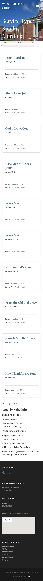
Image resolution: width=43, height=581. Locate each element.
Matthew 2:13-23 (18, 145)
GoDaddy (28, 576)
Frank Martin (14, 203)
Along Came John (16, 93)
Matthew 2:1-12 (17, 184)
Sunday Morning (20, 77)
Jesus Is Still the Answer (21, 338)
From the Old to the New (21, 302)
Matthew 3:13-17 (18, 74)
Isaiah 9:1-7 (16, 354)
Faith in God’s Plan (18, 267)
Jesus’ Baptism (15, 57)
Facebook (7, 473)
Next (16, 404)
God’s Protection (16, 128)
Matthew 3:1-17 (17, 109)
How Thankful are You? (20, 373)
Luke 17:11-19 (17, 390)
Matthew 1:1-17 (17, 319)
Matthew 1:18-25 (18, 284)
